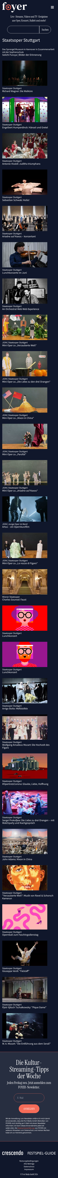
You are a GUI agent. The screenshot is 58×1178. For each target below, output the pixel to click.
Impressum (29, 1169)
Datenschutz (29, 1166)
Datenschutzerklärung (26, 1128)
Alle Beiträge (29, 1163)
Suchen (45, 29)
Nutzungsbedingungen (29, 1161)
